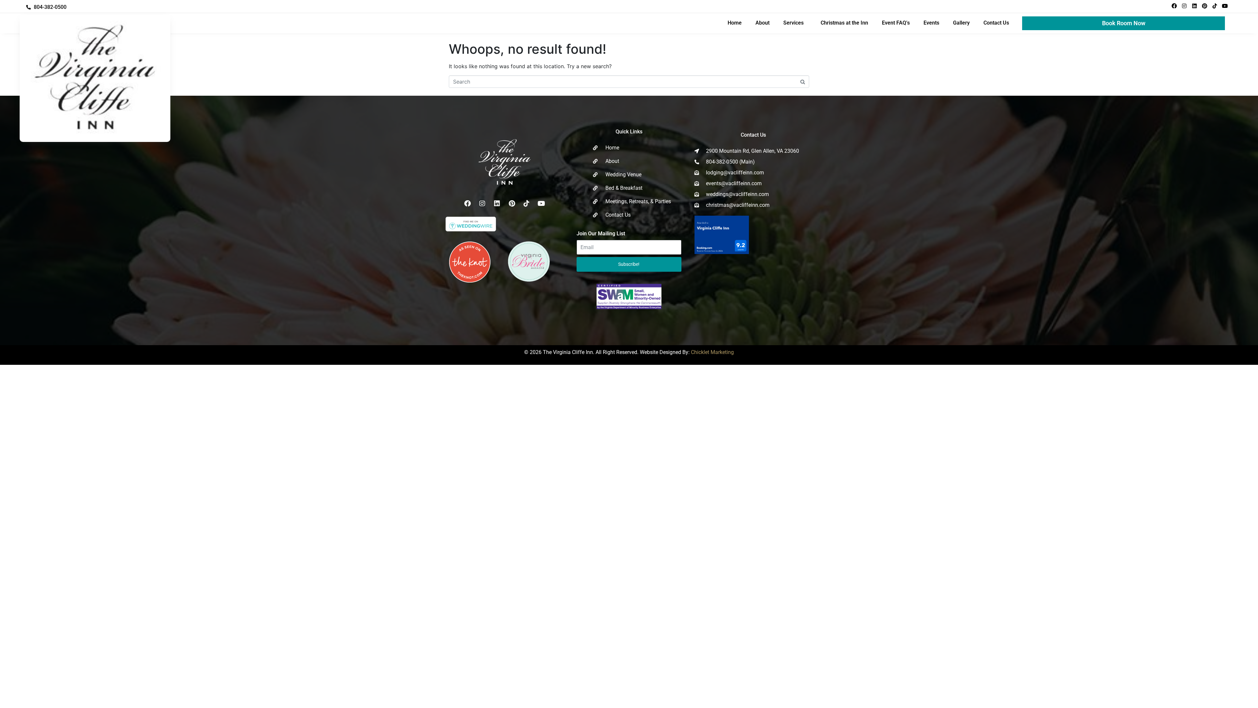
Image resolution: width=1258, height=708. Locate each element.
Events (931, 23)
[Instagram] (1184, 6)
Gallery (961, 23)
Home (735, 23)
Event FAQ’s (896, 23)
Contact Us (996, 23)
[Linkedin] (1194, 6)
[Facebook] (1174, 6)
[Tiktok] (1214, 6)
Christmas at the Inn (844, 23)
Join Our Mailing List (601, 233)
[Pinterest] (1204, 6)
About (762, 23)
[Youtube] (1225, 6)
